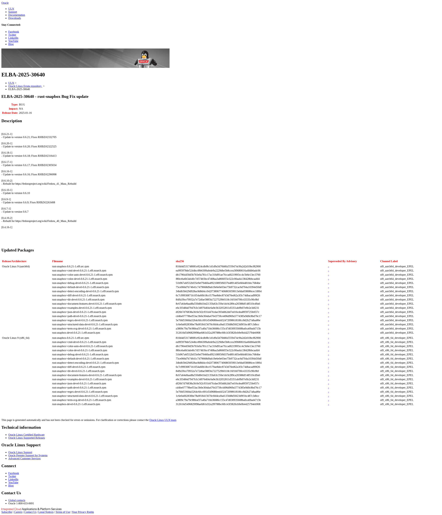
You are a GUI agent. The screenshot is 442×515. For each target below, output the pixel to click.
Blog (11, 44)
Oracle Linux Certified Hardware (26, 434)
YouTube (13, 41)
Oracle (5, 2)
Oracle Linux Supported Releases (26, 437)
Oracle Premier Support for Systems (27, 455)
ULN (11, 8)
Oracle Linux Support (20, 452)
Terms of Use (62, 512)
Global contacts (16, 500)
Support (12, 11)
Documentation (16, 14)
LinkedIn (13, 37)
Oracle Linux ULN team (162, 420)
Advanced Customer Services (24, 458)
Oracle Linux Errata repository (25, 86)
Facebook (13, 31)
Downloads (14, 18)
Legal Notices (46, 512)
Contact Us (30, 512)
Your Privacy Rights (83, 512)
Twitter (12, 34)
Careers (18, 512)
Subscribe (6, 512)
